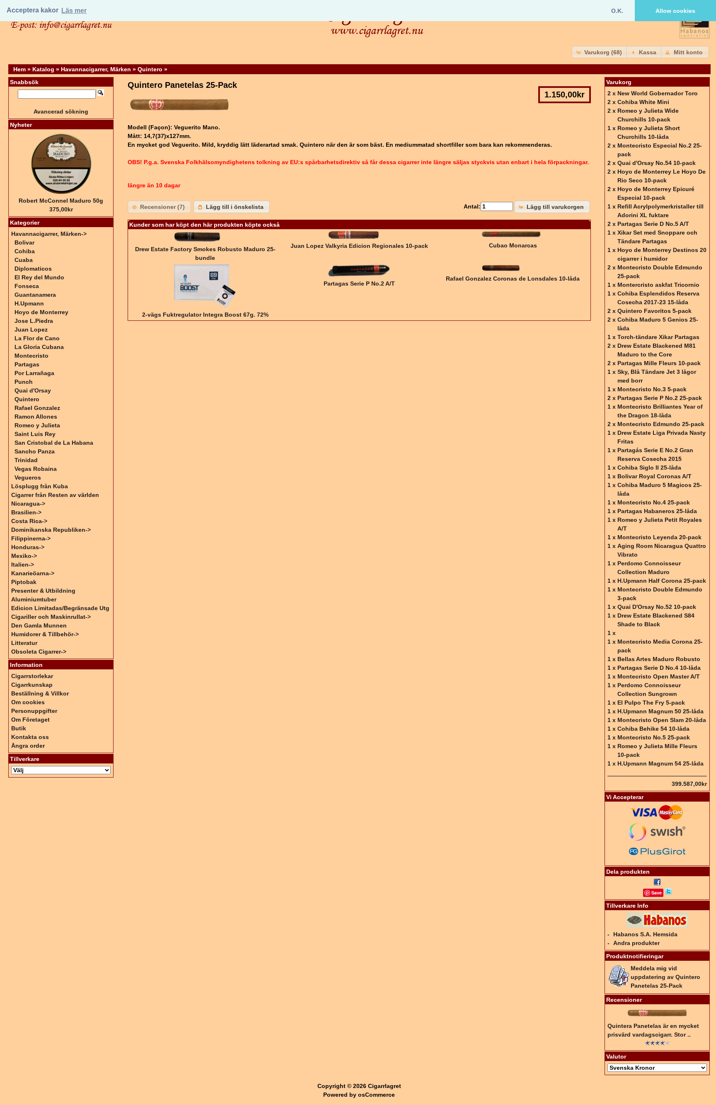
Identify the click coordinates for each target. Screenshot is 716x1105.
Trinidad (26, 460)
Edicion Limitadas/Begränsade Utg (60, 608)
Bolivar (24, 242)
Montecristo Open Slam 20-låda (661, 720)
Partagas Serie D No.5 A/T (653, 224)
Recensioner (624, 999)
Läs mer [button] (74, 10)
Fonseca (27, 286)
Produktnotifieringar (634, 956)
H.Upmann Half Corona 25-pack (661, 580)
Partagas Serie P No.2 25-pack (659, 398)
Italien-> (22, 564)
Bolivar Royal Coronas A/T (654, 476)
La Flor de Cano (37, 338)
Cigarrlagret (384, 1086)
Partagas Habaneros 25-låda (657, 511)
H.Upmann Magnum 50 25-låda (660, 711)
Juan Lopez (31, 329)
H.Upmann (29, 303)
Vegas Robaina (36, 468)
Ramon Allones (36, 416)
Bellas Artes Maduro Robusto (658, 659)
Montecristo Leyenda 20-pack (659, 537)
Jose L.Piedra (34, 320)
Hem (19, 69)
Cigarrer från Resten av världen (55, 495)
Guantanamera (35, 294)
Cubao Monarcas (513, 245)
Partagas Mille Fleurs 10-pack (659, 363)
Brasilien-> (26, 512)
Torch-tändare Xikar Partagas (658, 337)
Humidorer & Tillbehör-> (45, 634)
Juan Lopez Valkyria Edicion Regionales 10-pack (359, 245)
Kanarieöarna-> (32, 573)
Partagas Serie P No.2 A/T (359, 283)
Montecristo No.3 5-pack (652, 389)
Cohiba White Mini (643, 102)
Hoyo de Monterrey (41, 312)
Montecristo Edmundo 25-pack (660, 424)
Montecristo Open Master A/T (658, 676)
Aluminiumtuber (33, 599)
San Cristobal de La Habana (54, 442)
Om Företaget (30, 719)
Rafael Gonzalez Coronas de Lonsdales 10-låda (513, 278)
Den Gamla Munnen (39, 625)
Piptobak (23, 582)
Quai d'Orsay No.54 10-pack (656, 163)
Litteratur (24, 643)
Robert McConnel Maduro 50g (61, 200)
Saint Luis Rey (35, 434)
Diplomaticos (33, 268)
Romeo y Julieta (37, 425)
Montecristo (31, 355)
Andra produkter (636, 943)
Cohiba (25, 251)
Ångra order (28, 745)
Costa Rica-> (29, 521)
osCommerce (376, 1094)
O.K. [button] (617, 10)
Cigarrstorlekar (32, 676)
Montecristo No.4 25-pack (653, 502)
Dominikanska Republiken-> (51, 529)
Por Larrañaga (34, 373)
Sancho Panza (35, 451)
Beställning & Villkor (40, 693)
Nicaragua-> (28, 503)
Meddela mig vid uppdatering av (665, 977)
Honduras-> (27, 547)
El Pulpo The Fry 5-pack (651, 702)
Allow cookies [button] (675, 10)
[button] (600, 52)
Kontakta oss (30, 737)
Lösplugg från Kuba (39, 486)
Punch (24, 381)
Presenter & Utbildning (43, 590)
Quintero (150, 69)
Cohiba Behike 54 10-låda (653, 728)
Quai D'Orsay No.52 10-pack (656, 606)
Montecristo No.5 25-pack (653, 737)
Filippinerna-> (31, 538)
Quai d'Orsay (33, 390)
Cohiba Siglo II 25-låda (649, 467)
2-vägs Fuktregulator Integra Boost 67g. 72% (205, 314)
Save (656, 892)
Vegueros (28, 477)
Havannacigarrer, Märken (96, 69)
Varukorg (618, 82)
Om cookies (28, 702)
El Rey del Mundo (39, 277)
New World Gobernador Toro (657, 93)
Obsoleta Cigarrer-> (38, 651)
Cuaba (24, 260)
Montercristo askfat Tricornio (658, 284)
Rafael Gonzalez (37, 408)
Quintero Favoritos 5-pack (654, 311)
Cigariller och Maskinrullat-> (51, 616)
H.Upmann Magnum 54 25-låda (660, 763)
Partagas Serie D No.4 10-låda (659, 667)
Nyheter (21, 124)
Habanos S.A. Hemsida (645, 934)
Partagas (27, 364)
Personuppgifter (34, 711)
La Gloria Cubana (39, 347)
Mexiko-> (24, 555)
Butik (18, 728)
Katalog (43, 69)
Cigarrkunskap (32, 684)
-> (49, 233)
